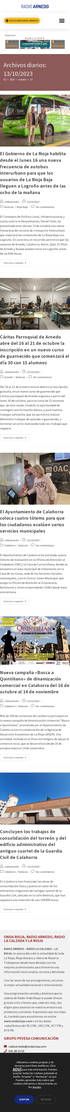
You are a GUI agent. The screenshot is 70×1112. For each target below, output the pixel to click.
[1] (35, 43)
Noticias (9, 207)
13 (31, 79)
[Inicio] (5, 79)
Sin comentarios (45, 207)
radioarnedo (11, 201)
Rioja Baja (22, 207)
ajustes (36, 1087)
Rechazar (46, 1099)
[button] (61, 20)
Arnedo (8, 377)
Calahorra (10, 545)
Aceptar (24, 1099)
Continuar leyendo (16, 262)
